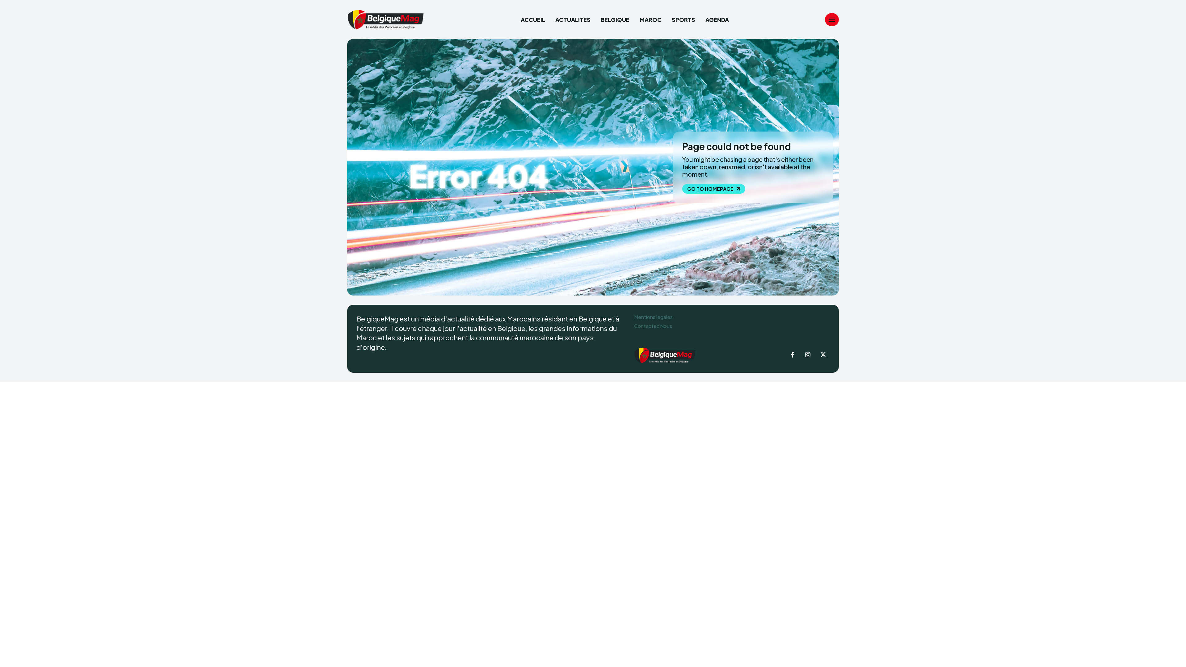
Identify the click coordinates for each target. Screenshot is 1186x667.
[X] (823, 355)
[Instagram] (808, 355)
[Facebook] (792, 355)
